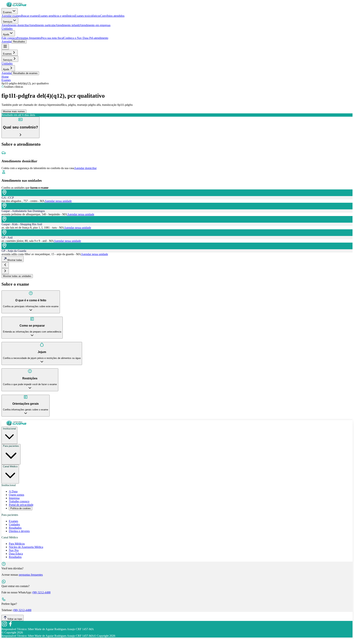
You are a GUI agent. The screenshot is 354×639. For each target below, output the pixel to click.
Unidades (7, 28)
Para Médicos (17, 543)
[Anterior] (5, 265)
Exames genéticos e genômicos (57, 15)
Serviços (7, 21)
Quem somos (16, 494)
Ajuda (6, 34)
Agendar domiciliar (85, 168)
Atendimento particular (42, 25)
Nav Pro (14, 550)
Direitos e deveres (19, 531)
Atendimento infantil (68, 25)
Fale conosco (9, 38)
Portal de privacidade (21, 504)
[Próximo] (5, 271)
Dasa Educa (16, 553)
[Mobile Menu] (5, 47)
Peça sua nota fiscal (52, 38)
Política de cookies (20, 508)
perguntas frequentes (31, 574)
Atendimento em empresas (95, 25)
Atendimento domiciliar (15, 25)
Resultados (19, 41)
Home (5, 76)
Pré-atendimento (98, 38)
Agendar (6, 41)
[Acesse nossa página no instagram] (4, 625)
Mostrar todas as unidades (17, 276)
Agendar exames (11, 15)
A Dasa (13, 491)
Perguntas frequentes (29, 38)
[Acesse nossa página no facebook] (10, 625)
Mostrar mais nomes (14, 111)
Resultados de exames (25, 73)
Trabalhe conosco (19, 501)
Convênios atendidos (112, 15)
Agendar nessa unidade (58, 201)
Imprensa (14, 498)
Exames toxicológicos (87, 15)
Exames (7, 12)
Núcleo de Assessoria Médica (26, 547)
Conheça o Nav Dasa (76, 38)
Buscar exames (30, 15)
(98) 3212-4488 (41, 592)
